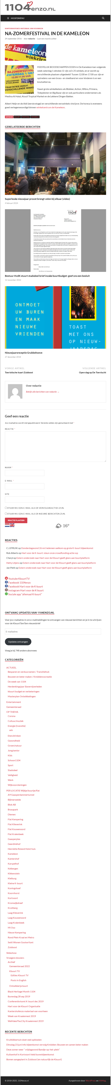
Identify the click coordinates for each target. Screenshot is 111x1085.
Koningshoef (14, 888)
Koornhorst (14, 893)
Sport (10, 765)
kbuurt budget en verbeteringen (23, 691)
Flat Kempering (15, 819)
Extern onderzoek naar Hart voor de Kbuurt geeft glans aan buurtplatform (53, 557)
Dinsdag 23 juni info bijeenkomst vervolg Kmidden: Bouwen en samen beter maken (47, 1044)
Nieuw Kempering (17, 932)
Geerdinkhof (14, 844)
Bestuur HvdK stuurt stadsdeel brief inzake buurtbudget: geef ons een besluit (47, 275)
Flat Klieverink (15, 824)
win (11, 730)
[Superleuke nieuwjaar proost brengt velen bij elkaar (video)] (55, 164)
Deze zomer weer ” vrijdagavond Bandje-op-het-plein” (33, 1049)
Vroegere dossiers (15, 957)
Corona (11, 716)
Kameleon (13, 853)
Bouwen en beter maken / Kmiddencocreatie (30, 676)
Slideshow (11, 952)
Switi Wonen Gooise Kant (20, 942)
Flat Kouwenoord (16, 829)
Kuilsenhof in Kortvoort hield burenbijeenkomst (30, 1054)
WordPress (91, 1080)
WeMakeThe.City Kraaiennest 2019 (26, 1021)
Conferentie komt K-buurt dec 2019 (26, 1001)
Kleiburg (12, 878)
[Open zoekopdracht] (103, 18)
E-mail (9, 481)
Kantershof (13, 858)
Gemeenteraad (13, 706)
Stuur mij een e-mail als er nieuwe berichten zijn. (36, 514)
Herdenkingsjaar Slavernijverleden (25, 686)
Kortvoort (13, 898)
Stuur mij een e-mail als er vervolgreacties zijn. (35, 508)
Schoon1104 (14, 760)
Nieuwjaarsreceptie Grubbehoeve (23, 352)
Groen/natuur (15, 745)
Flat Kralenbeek (16, 834)
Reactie (10, 429)
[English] (12, 524)
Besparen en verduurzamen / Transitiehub (28, 671)
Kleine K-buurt (15, 883)
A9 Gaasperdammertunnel (21, 794)
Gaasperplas (14, 839)
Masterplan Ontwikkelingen (22, 696)
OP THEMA (12, 711)
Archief (11, 962)
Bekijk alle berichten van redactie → (42, 391)
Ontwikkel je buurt (18, 985)
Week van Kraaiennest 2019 (22, 1016)
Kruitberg (12, 907)
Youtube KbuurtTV (19, 578)
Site (7, 494)
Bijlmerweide (14, 799)
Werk (10, 780)
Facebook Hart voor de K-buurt (25, 586)
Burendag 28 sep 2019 (19, 996)
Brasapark (13, 809)
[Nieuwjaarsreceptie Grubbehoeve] (55, 318)
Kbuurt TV (14, 971)
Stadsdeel (12, 770)
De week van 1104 (17, 681)
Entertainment (13, 702)
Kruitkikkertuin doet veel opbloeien (24, 1039)
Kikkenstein (14, 873)
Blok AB (12, 804)
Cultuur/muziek (15, 721)
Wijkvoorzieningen (17, 784)
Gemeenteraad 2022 (19, 966)
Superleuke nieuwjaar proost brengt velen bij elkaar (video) (37, 198)
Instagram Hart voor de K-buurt (26, 590)
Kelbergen (13, 868)
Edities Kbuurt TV (19, 975)
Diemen (12, 814)
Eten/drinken (14, 735)
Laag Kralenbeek (16, 922)
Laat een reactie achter (47, 38)
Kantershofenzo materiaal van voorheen (24, 28)
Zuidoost (12, 947)
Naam (9, 467)
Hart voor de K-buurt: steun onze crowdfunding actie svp (50, 553)
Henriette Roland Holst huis (22, 848)
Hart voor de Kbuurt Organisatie (24, 1006)
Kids (10, 755)
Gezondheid (14, 740)
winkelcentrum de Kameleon (50, 107)
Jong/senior (14, 750)
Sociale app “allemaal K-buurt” (25, 594)
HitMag (102, 1080)
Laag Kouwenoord (17, 917)
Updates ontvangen (18, 641)
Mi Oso (11, 927)
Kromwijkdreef (15, 903)
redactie (31, 38)
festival (26, 117)
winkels (35, 117)
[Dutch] (7, 524)
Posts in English (18, 980)
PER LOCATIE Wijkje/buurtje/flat (23, 790)
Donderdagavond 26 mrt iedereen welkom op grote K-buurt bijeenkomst (57, 548)
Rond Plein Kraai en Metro (21, 937)
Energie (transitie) (17, 725)
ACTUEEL (11, 667)
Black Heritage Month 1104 (21, 991)
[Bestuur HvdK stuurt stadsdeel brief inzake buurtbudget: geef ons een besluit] (55, 241)
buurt (17, 117)
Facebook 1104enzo (19, 582)
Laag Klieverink (15, 912)
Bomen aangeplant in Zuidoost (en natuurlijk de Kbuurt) (34, 1059)
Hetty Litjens (12, 562)
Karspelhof (13, 863)
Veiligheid (13, 775)
